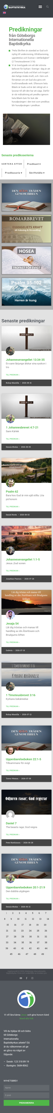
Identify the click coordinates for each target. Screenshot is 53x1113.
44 (47, 947)
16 (16, 924)
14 (49, 918)
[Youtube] (21, 978)
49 (43, 953)
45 (12, 953)
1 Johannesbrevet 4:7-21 (22, 427)
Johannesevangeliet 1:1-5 (23, 559)
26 (46, 930)
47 (27, 953)
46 (20, 953)
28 (16, 936)
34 (16, 941)
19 (38, 924)
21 (8, 930)
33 (8, 941)
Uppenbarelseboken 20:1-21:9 (25, 887)
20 (46, 924)
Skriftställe (36, 173)
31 (39, 936)
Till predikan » (13, 375)
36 (31, 941)
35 (23, 941)
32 (46, 936)
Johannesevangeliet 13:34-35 (25, 359)
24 (31, 930)
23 (23, 930)
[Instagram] (32, 978)
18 (31, 924)
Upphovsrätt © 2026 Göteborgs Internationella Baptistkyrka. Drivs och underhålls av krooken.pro (26, 972)
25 (39, 930)
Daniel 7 (11, 823)
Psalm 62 (12, 491)
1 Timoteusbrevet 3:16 (20, 695)
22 (15, 930)
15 (8, 924)
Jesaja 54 (12, 623)
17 (23, 924)
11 (26, 918)
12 (34, 918)
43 (39, 947)
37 (39, 941)
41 (23, 947)
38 (47, 941)
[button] (40, 7)
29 (23, 936)
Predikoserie (12, 173)
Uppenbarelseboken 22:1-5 (23, 759)
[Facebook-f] (26, 978)
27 (8, 936)
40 (15, 947)
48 (35, 953)
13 (41, 918)
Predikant (33, 164)
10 (19, 918)
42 (31, 947)
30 (31, 936)
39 (7, 947)
